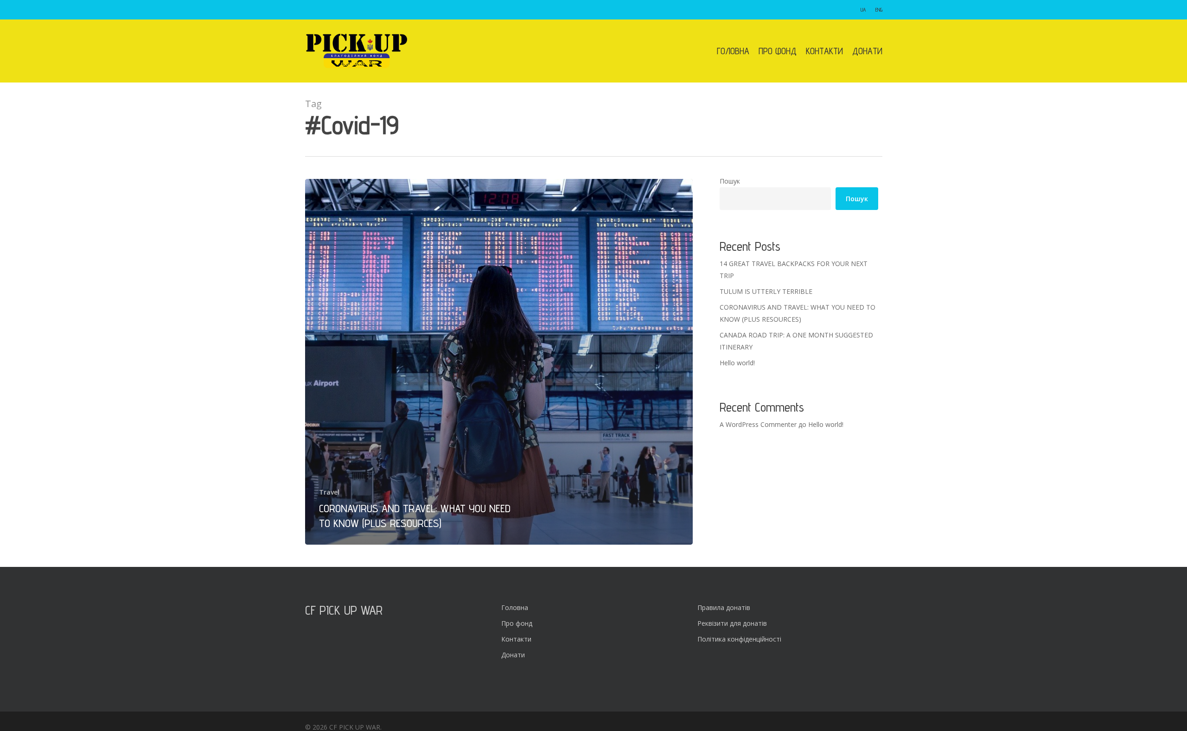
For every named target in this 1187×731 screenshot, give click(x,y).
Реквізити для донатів (732, 623)
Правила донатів (723, 607)
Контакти (516, 639)
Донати (513, 654)
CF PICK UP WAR (344, 609)
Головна (514, 607)
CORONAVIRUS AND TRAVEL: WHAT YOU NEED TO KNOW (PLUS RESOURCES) (797, 313)
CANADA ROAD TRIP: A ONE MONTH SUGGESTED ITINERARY (796, 341)
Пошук (730, 181)
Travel (329, 492)
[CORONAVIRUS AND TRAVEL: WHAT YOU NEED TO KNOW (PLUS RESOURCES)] (499, 362)
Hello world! (737, 362)
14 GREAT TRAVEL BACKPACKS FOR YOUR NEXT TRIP (794, 269)
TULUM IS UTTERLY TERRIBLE (766, 291)
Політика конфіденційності (739, 639)
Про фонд (516, 623)
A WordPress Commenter (758, 424)
